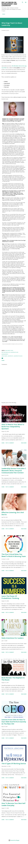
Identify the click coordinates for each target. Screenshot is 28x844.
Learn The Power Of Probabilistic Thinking (10, 597)
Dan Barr (7, 350)
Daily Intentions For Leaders (13, 638)
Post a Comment (10, 442)
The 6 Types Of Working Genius (14, 763)
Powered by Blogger (14, 840)
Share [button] (3, 360)
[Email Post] (2, 358)
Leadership (10, 356)
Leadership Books (17, 356)
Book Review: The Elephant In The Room (13, 679)
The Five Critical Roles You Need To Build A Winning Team (14, 555)
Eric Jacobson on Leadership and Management (10, 353)
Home (3, 14)
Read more (23, 442)
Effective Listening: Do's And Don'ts (13, 513)
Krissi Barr (4, 356)
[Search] (22, 2)
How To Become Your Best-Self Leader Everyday (13, 804)
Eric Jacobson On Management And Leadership (9, 4)
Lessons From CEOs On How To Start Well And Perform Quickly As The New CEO (14, 721)
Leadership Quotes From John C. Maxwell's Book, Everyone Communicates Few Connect (14, 470)
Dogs (11, 350)
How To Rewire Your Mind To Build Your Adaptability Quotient (13, 426)
